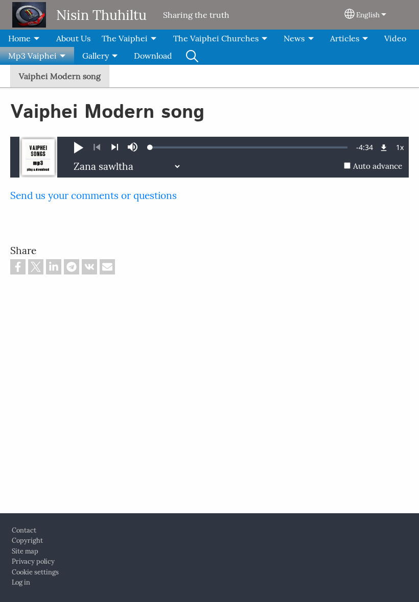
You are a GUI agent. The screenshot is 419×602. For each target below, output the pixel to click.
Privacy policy (33, 561)
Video (395, 38)
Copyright (27, 540)
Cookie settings (35, 572)
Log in (21, 582)
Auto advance (377, 166)
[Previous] (97, 147)
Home (19, 38)
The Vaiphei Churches (216, 38)
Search (192, 55)
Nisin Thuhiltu (101, 14)
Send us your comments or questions (93, 195)
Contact (24, 530)
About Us (73, 38)
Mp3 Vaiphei (32, 56)
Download (153, 56)
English (368, 14)
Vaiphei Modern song (60, 76)
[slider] (248, 147)
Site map (25, 551)
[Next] (115, 147)
